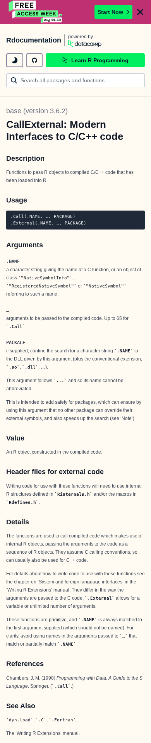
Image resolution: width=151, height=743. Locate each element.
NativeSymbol (105, 286)
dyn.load (20, 719)
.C (41, 719)
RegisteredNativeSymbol (41, 286)
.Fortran (62, 719)
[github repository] (34, 60)
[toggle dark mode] (14, 60)
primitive (58, 619)
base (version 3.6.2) (37, 111)
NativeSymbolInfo (45, 277)
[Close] (140, 12)
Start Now (110, 12)
